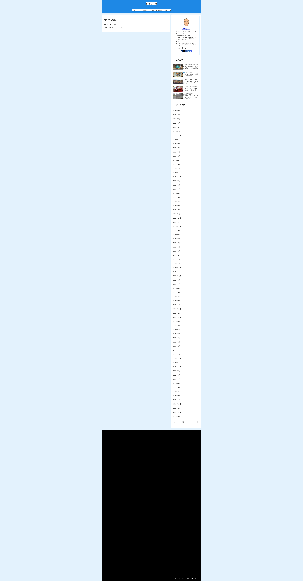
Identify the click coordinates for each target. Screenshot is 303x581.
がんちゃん (186, 29)
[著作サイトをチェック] (182, 51)
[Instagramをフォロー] (191, 51)
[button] (197, 422)
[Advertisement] (151, 503)
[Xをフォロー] (184, 51)
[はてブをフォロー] (188, 51)
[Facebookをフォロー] (186, 51)
